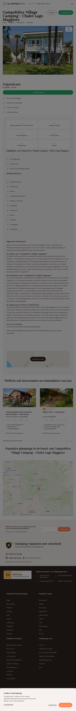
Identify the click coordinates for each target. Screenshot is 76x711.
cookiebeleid (8, 705)
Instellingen (52, 705)
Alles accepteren (65, 705)
